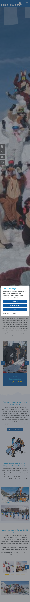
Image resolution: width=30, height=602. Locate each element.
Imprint (14, 313)
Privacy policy (6, 313)
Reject (15, 309)
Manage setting (15, 305)
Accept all (15, 301)
